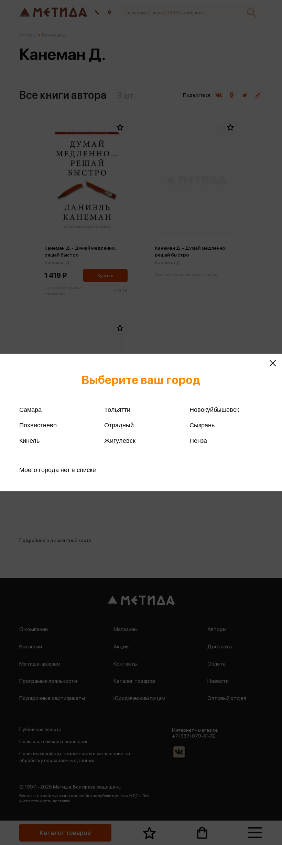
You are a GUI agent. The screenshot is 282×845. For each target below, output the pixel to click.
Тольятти (117, 409)
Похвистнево (38, 425)
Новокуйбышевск (214, 409)
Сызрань (202, 425)
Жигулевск (119, 440)
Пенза (198, 440)
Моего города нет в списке (57, 470)
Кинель (29, 440)
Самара (30, 409)
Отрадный (119, 425)
